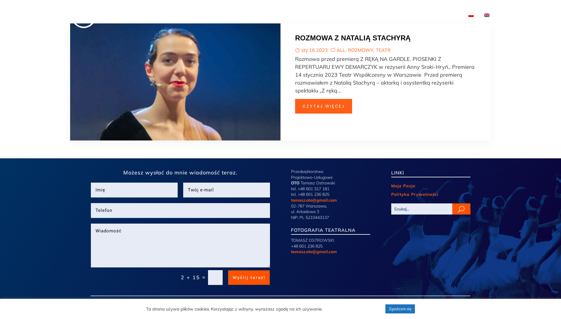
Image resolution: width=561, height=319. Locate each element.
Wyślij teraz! (249, 277)
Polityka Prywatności (415, 194)
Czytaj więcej (323, 106)
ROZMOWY (360, 50)
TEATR (383, 50)
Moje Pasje (403, 185)
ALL (341, 50)
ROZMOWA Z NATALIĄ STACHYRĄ (353, 38)
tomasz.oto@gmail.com (314, 200)
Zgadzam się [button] (400, 308)
